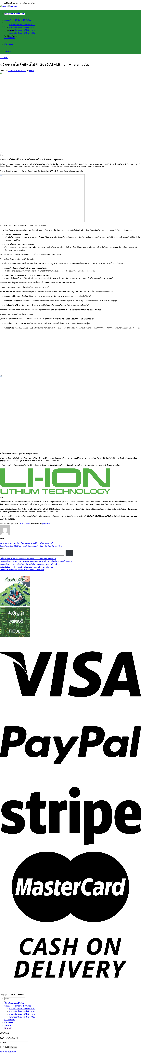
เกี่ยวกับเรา (8, 44)
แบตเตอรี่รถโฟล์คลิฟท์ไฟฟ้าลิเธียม (17, 20)
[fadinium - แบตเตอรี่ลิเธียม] (8, 6)
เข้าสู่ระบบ (13, 1047)
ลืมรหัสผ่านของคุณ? (8, 1052)
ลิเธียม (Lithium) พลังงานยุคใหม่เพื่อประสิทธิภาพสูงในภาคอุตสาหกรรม (27, 567)
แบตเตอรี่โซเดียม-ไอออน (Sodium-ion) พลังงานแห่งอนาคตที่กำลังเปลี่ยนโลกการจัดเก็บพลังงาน (36, 561)
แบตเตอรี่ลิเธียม (4, 58)
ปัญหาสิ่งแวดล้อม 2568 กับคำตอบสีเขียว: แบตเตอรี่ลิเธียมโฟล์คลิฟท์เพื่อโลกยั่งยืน (31, 546)
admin (31, 71)
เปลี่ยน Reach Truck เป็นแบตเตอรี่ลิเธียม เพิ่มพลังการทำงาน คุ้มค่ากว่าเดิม (28, 559)
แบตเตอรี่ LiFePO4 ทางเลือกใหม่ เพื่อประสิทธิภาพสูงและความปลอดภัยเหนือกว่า (30, 564)
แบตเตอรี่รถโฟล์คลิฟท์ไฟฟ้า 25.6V (22, 25)
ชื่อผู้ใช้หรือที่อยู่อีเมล (8, 1038)
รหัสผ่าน (4, 1042)
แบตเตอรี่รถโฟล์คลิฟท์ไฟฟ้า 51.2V (22, 27)
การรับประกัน (9, 38)
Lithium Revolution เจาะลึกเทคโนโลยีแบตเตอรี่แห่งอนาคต (22, 570)
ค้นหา (2, 549)
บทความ (7, 51)
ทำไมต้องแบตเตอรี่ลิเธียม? (14, 13)
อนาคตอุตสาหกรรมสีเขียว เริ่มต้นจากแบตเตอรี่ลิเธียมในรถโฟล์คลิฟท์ (26, 543)
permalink (46, 523)
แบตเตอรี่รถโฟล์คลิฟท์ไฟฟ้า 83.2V (22, 33)
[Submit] (5, 1001)
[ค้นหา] (69, 553)
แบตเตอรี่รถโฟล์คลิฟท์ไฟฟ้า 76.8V (22, 30)
